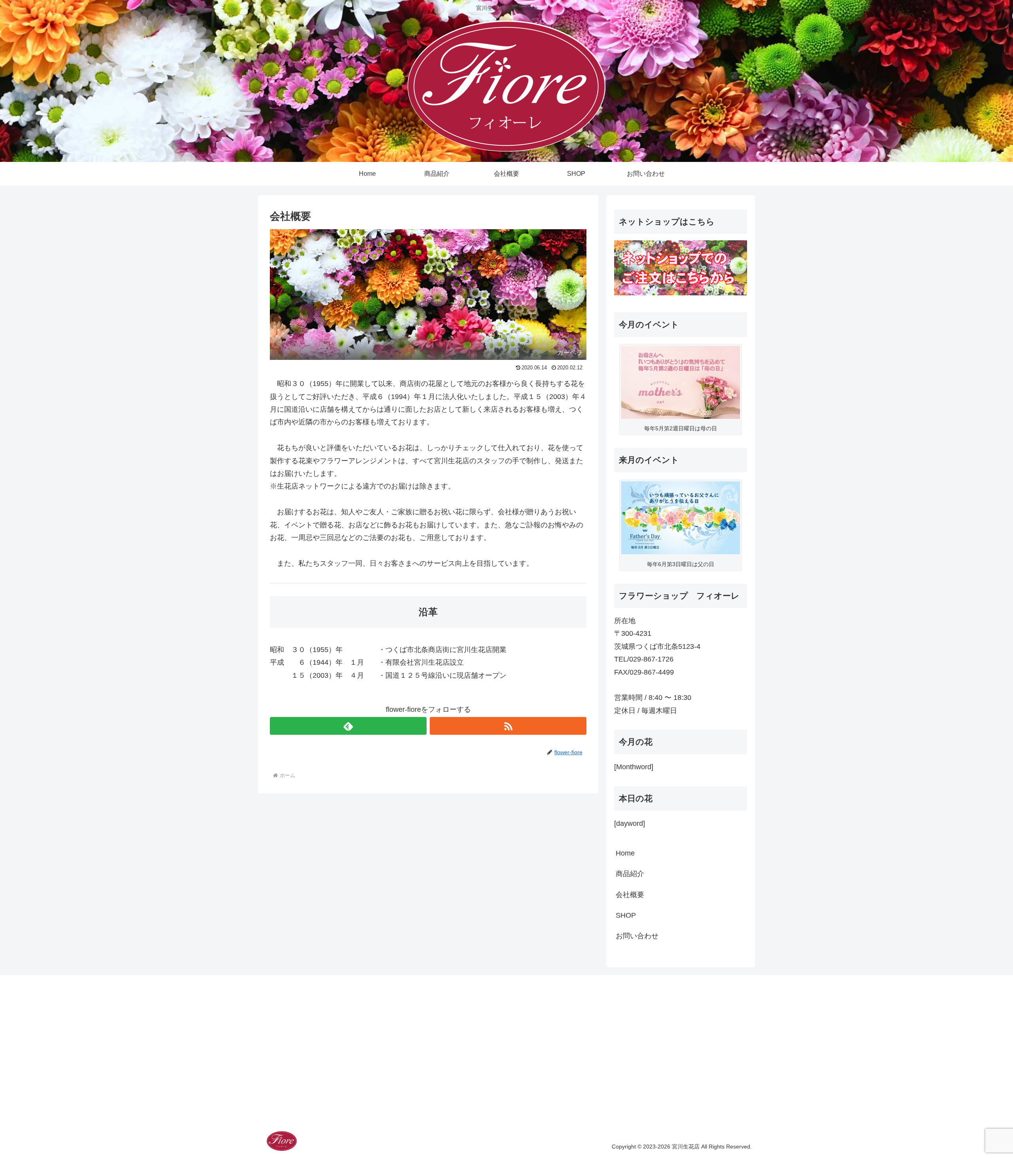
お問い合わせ (637, 936)
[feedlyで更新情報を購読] (348, 726)
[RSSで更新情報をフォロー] (508, 726)
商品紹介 (630, 874)
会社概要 (630, 895)
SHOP (626, 915)
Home (625, 853)
